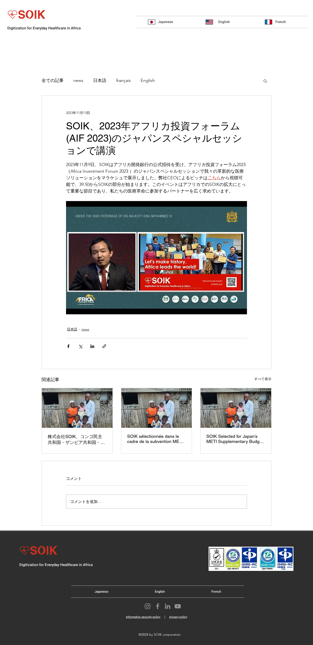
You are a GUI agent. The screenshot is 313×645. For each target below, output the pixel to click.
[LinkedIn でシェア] (92, 346)
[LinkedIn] (167, 606)
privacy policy (178, 617)
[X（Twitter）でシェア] (80, 346)
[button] (265, 81)
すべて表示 (262, 379)
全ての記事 (53, 80)
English (148, 80)
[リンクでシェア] (104, 346)
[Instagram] (147, 606)
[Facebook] (157, 606)
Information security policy (143, 617)
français (123, 80)
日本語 (99, 80)
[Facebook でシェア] (68, 346)
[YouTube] (177, 606)
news (78, 80)
